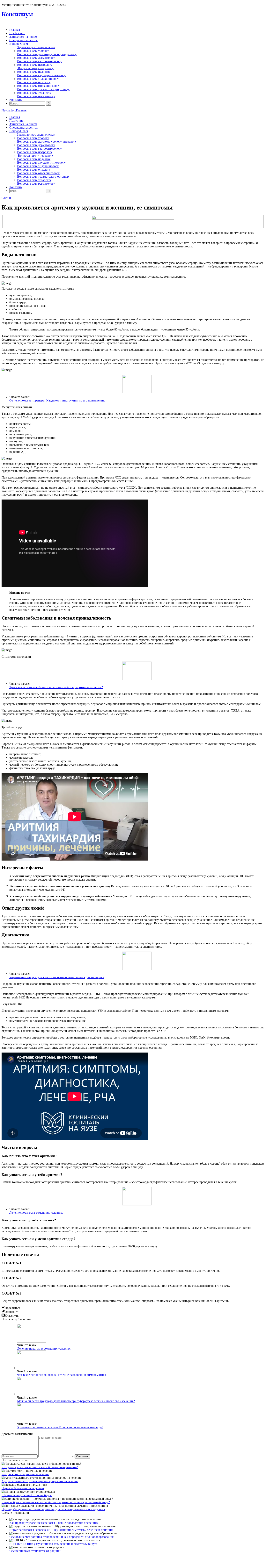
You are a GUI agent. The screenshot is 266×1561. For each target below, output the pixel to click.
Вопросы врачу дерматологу (36, 57)
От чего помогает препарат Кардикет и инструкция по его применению (57, 400)
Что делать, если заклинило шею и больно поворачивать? (40, 1467)
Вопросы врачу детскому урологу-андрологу (47, 54)
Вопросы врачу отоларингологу (38, 85)
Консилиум (17, 14)
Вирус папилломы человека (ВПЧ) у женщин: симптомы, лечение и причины (61, 1529)
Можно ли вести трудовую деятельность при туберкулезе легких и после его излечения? (76, 1401)
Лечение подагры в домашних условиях (36, 1212)
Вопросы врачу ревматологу (36, 96)
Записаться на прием (23, 36)
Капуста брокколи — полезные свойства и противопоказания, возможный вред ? (56, 1502)
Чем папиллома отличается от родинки (35, 1550)
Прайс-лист (17, 33)
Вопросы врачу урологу (33, 50)
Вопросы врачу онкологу (33, 82)
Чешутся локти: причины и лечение (25, 1474)
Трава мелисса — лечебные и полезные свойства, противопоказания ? (56, 687)
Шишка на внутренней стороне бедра (27, 1495)
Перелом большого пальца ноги (23, 1488)
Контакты (15, 99)
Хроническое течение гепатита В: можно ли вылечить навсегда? (60, 1427)
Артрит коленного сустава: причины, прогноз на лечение (40, 1481)
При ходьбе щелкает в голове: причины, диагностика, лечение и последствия (53, 1509)
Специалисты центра (23, 40)
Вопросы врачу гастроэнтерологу (39, 61)
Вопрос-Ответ (18, 43)
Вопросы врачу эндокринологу (38, 78)
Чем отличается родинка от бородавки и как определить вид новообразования (61, 1536)
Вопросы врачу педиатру (33, 71)
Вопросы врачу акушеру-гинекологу (41, 75)
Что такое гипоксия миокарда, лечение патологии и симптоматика (61, 1374)
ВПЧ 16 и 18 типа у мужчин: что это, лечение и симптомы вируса (53, 1543)
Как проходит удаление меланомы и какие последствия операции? (53, 1522)
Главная (14, 29)
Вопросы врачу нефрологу (34, 64)
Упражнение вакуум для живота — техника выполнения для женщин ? (56, 977)
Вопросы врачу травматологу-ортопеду (43, 89)
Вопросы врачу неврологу (35, 68)
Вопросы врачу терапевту (34, 92)
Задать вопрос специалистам (36, 47)
